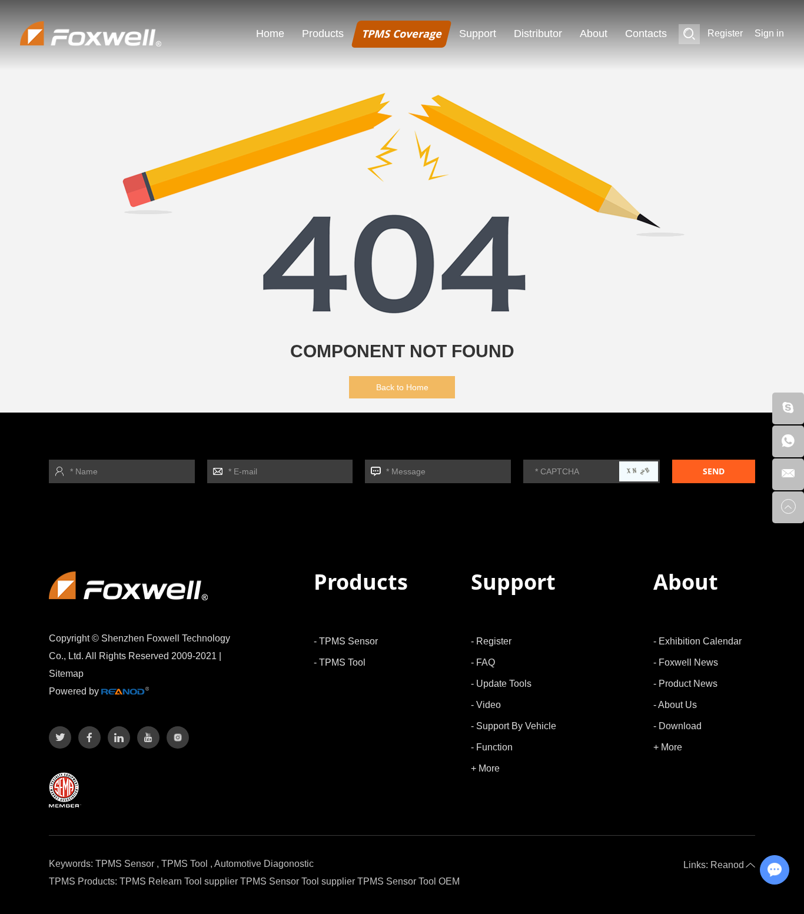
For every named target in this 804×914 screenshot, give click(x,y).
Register (725, 33)
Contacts (646, 33)
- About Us (675, 705)
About (593, 33)
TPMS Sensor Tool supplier (297, 881)
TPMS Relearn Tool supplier (178, 881)
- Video (486, 705)
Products (323, 33)
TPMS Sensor (124, 864)
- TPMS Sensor (346, 641)
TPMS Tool (184, 864)
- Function (492, 747)
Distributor (538, 33)
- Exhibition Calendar (697, 641)
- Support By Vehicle (513, 726)
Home (270, 33)
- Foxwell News (685, 662)
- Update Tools (501, 684)
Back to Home (402, 387)
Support (477, 33)
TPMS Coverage (401, 33)
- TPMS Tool (340, 662)
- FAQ (483, 662)
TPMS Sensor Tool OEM (408, 881)
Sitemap (66, 674)
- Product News (685, 684)
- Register (491, 641)
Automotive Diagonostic (264, 864)
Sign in (769, 33)
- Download (677, 726)
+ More (485, 768)
